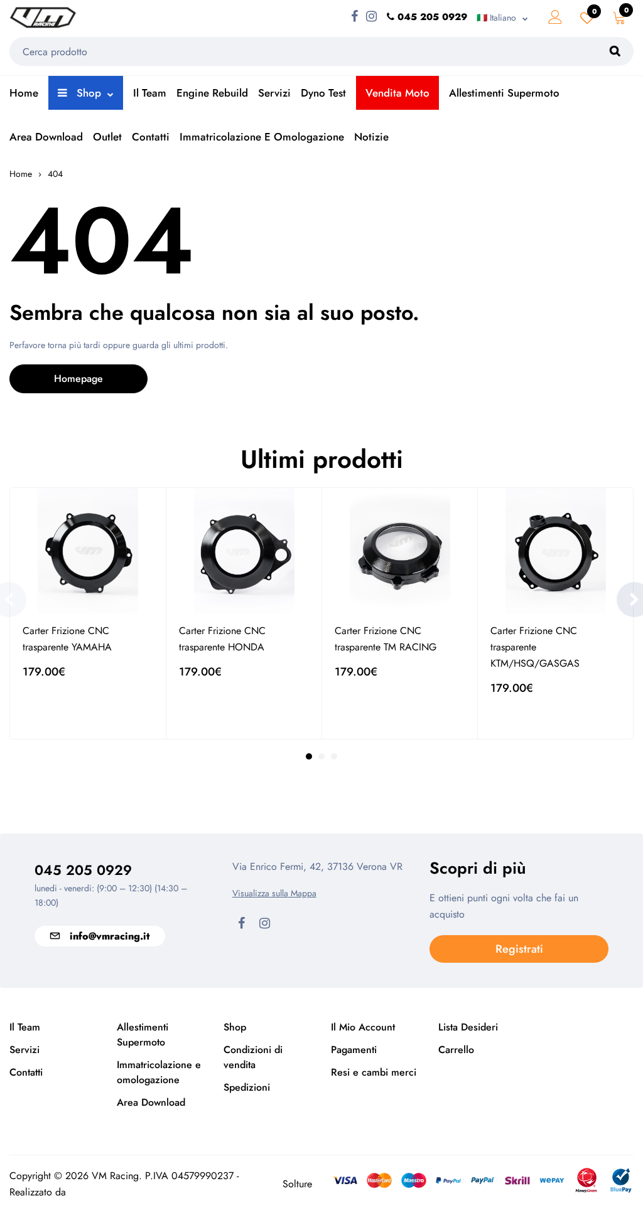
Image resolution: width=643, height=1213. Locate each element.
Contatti (151, 136)
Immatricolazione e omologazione (262, 136)
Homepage (78, 378)
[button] (309, 756)
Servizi (274, 92)
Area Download (46, 136)
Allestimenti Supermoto (504, 92)
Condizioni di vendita (253, 1057)
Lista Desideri (468, 1027)
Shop (87, 92)
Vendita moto (397, 92)
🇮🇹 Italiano (496, 17)
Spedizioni (247, 1087)
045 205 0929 (83, 870)
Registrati (519, 949)
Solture (297, 1184)
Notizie (371, 136)
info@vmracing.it (109, 936)
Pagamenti (354, 1049)
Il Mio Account (363, 1027)
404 (55, 173)
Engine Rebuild (212, 92)
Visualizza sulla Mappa (274, 893)
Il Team (149, 92)
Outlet (107, 136)
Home (23, 92)
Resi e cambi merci (373, 1072)
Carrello (456, 1049)
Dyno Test (323, 92)
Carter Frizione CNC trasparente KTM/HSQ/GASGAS (535, 646)
